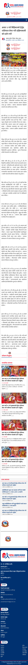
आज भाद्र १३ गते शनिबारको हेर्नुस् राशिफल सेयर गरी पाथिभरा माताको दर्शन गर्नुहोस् (13, 379)
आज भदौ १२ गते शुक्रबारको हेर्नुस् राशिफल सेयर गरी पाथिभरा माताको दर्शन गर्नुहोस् (13, 406)
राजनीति (2, 653)
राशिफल (24, 655)
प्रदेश (23, 646)
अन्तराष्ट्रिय (24, 651)
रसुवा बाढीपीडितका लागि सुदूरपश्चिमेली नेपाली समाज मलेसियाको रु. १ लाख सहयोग (14, 505)
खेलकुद (2, 651)
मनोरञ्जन (24, 649)
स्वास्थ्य (2, 649)
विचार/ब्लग (24, 647)
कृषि (2, 657)
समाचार (2, 646)
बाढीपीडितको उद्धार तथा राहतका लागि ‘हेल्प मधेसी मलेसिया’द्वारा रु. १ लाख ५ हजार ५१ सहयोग (13, 491)
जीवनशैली (24, 653)
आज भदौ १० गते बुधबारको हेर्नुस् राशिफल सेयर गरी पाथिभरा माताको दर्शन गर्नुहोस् (13, 460)
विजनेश (2, 655)
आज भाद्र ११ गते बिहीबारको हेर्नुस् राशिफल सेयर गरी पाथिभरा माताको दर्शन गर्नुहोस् (13, 433)
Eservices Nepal (17, 664)
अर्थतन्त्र (2, 647)
